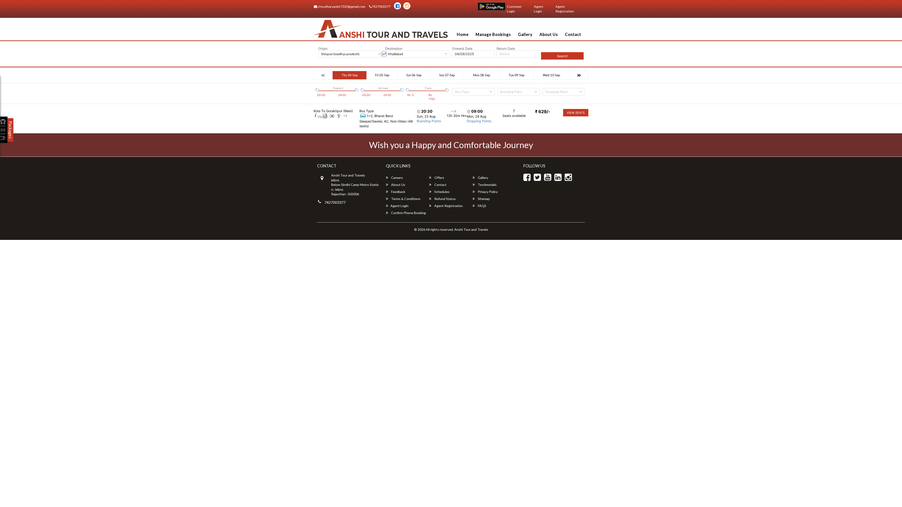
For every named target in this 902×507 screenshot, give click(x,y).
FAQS (481, 206)
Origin (322, 48)
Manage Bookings (493, 34)
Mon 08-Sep (481, 75)
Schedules (442, 192)
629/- (542, 111)
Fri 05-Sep (382, 75)
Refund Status (445, 199)
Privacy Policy (487, 192)
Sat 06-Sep (414, 75)
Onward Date (462, 48)
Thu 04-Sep (350, 75)
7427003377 (381, 6)
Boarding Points (429, 121)
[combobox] (473, 91)
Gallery (525, 34)
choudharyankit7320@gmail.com (341, 6)
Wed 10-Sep (551, 75)
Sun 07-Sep (447, 75)
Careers (396, 178)
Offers (439, 178)
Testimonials (487, 185)
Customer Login (514, 8)
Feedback (397, 192)
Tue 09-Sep (517, 75)
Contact (573, 34)
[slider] (317, 89)
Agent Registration (565, 8)
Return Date (506, 48)
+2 (345, 116)
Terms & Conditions (405, 199)
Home (463, 34)
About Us (549, 34)
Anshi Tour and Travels (471, 229)
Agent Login (538, 8)
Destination (393, 48)
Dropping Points (479, 121)
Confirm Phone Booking (408, 213)
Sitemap (483, 199)
